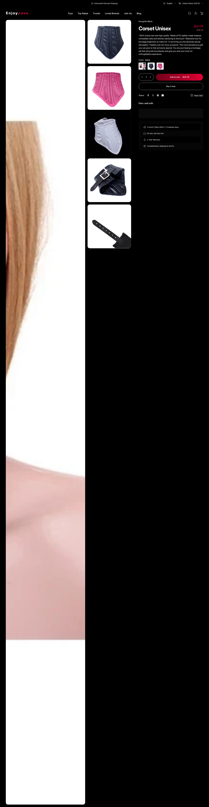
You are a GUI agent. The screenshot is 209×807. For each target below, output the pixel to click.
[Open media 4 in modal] (109, 134)
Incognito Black (146, 21)
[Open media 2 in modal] (109, 42)
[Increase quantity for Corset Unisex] (151, 77)
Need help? (198, 95)
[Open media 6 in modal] (109, 226)
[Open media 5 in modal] (109, 180)
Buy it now (170, 86)
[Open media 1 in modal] (45, 412)
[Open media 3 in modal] (109, 88)
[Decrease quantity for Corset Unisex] (141, 77)
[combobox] (169, 3)
